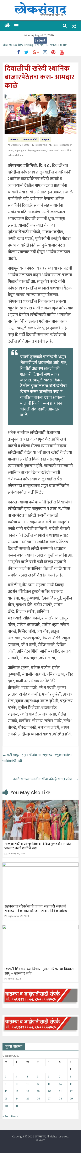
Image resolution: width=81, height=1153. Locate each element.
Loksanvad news (56, 150)
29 (71, 1098)
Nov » (14, 1116)
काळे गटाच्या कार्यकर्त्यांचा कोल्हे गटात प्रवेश (46, 779)
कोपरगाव (14, 139)
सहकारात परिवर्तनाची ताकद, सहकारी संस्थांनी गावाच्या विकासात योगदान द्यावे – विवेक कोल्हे (36, 908)
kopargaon (21, 150)
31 (17, 1106)
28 (60, 1098)
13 (49, 1084)
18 (27, 1091)
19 (38, 1091)
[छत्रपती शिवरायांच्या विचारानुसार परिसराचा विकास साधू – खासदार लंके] (40, 927)
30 (6, 1106)
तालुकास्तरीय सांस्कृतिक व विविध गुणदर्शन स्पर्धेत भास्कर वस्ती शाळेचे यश (38, 846)
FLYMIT (40, 1140)
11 (27, 1084)
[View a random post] (74, 26)
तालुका (45, 139)
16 (6, 1091)
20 (49, 1091)
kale (55, 145)
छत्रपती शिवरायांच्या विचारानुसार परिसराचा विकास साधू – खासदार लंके (39, 971)
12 (38, 1084)
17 (17, 1091)
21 (60, 1091)
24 (17, 1098)
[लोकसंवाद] (7, 26)
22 (71, 1091)
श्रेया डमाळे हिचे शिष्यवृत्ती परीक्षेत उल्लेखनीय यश (35, 46)
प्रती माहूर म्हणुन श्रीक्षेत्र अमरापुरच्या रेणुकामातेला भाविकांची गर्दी (37, 758)
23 (6, 1098)
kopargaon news (37, 150)
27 (49, 1098)
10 (17, 1084)
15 (71, 1084)
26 (38, 1098)
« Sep (5, 1116)
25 (27, 1098)
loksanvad (41, 145)
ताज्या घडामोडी (30, 139)
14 (60, 1084)
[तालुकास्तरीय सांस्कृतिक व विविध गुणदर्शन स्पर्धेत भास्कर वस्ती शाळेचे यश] (40, 802)
